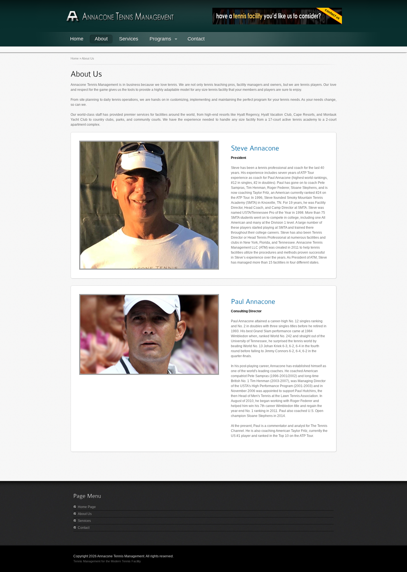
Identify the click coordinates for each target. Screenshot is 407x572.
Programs (158, 39)
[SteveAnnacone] (255, 147)
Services (128, 39)
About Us (85, 514)
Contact (196, 39)
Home (76, 39)
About (101, 39)
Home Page (87, 507)
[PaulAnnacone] (253, 301)
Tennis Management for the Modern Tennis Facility (107, 561)
